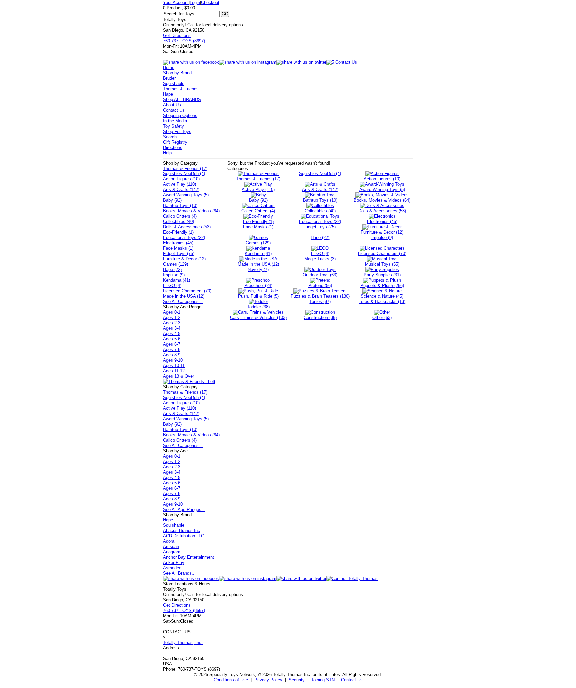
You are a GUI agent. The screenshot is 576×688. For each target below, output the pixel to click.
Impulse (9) (174, 274)
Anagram (171, 551)
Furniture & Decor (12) (184, 258)
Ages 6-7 (171, 344)
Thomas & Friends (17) (185, 168)
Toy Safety (173, 126)
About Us (172, 104)
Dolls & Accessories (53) (187, 226)
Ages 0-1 (171, 312)
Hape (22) (172, 269)
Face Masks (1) (178, 248)
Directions (172, 147)
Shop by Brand (177, 72)
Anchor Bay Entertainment (188, 557)
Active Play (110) (179, 184)
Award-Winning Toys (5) (186, 194)
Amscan (171, 546)
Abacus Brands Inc (181, 530)
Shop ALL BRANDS (182, 99)
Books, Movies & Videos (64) (191, 210)
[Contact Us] (352, 578)
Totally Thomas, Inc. (183, 642)
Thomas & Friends (181, 88)
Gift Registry (175, 142)
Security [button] (297, 679)
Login (195, 2)
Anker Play (173, 562)
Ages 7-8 (171, 349)
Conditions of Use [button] (231, 679)
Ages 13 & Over (178, 376)
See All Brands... (179, 573)
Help (167, 152)
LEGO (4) (172, 285)
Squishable (173, 83)
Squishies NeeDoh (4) (184, 173)
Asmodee (172, 567)
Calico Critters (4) (180, 216)
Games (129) (175, 264)
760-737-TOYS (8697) (184, 40)
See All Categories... (183, 301)
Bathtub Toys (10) (180, 205)
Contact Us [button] (352, 679)
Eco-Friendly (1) (178, 232)
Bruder (169, 78)
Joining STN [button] (323, 679)
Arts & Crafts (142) (181, 189)
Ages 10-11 (174, 365)
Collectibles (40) (178, 221)
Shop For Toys (177, 131)
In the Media (175, 120)
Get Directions (177, 35)
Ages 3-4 (171, 328)
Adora (168, 541)
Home (168, 67)
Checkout (210, 2)
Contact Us (174, 110)
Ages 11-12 (174, 370)
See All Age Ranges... (184, 509)
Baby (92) (172, 200)
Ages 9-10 (173, 360)
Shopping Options (180, 115)
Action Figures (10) (181, 178)
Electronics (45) (178, 242)
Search (170, 136)
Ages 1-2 (171, 317)
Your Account (176, 2)
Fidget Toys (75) (178, 253)
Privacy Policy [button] (268, 679)
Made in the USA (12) (183, 296)
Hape (168, 94)
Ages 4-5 (171, 333)
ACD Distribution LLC (183, 535)
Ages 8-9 (171, 354)
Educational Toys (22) (184, 237)
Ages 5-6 (171, 338)
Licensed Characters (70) (187, 290)
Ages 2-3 (171, 322)
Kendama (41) (176, 280)
